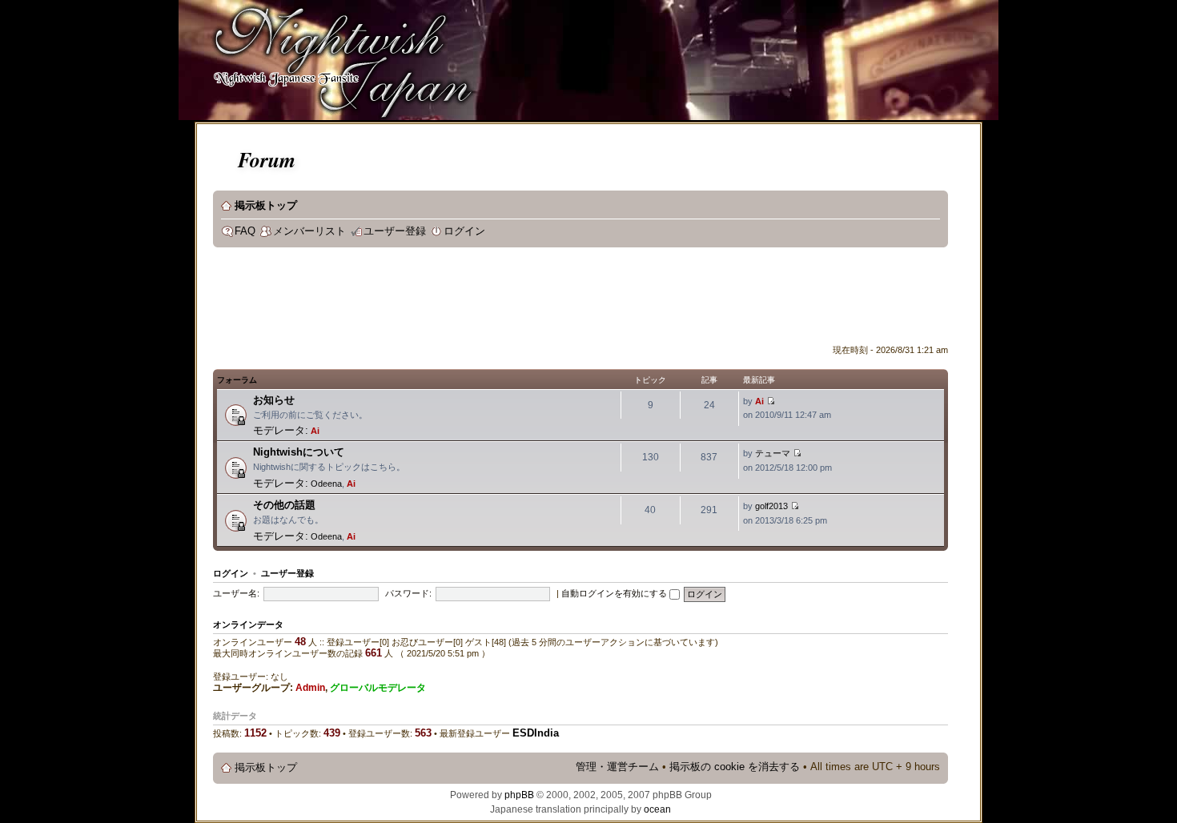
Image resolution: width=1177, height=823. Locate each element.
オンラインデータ (248, 624)
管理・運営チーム (617, 767)
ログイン (464, 231)
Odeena (326, 483)
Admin (310, 687)
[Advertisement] (504, 299)
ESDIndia (535, 733)
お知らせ (274, 400)
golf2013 (771, 506)
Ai (315, 431)
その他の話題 (284, 505)
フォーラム (237, 379)
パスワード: (408, 593)
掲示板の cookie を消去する (734, 767)
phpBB (519, 795)
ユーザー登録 (395, 231)
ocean (657, 809)
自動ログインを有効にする (615, 593)
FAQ (245, 231)
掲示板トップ (266, 205)
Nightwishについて (298, 452)
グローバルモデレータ (378, 687)
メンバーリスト (309, 231)
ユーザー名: (236, 593)
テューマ (772, 453)
